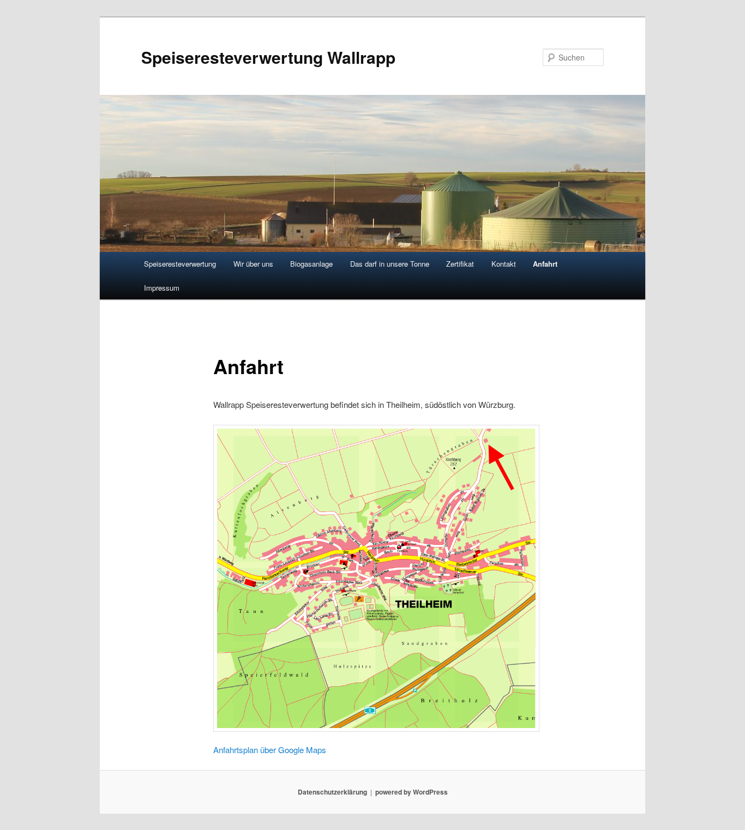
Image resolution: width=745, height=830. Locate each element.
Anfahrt (545, 263)
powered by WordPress (411, 792)
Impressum (161, 287)
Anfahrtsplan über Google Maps (269, 749)
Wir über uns (253, 263)
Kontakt (503, 263)
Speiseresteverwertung (180, 263)
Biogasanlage (311, 263)
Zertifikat (460, 263)
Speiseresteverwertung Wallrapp (268, 57)
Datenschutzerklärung (332, 792)
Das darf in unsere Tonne (389, 263)
